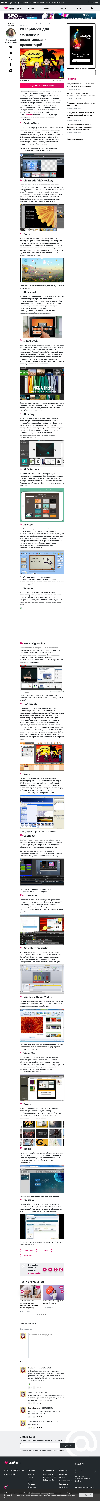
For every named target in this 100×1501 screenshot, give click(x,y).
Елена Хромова (34, 1408)
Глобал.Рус (32, 1368)
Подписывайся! (35, 1273)
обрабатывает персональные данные (41, 1493)
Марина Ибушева (11, 24)
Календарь (32, 1487)
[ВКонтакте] (10, 47)
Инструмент (28, 1255)
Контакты (62, 1478)
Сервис (45, 1250)
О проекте (63, 1474)
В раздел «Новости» (75, 139)
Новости (31, 8)
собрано (29, 114)
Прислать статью (65, 1481)
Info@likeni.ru (64, 1487)
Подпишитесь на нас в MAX (42, 86)
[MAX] (10, 70)
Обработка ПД (9, 1474)
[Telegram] (10, 53)
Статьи (46, 8)
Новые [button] (22, 1361)
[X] (10, 58)
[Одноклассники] (10, 64)
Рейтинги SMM (48, 1480)
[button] (37, 1314)
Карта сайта (63, 1484)
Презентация (28, 1250)
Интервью (63, 8)
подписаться (68, 1446)
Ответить (39, 1387)
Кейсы (79, 8)
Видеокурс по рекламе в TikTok (49, 1476)
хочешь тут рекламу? (81, 68)
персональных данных (59, 1450)
